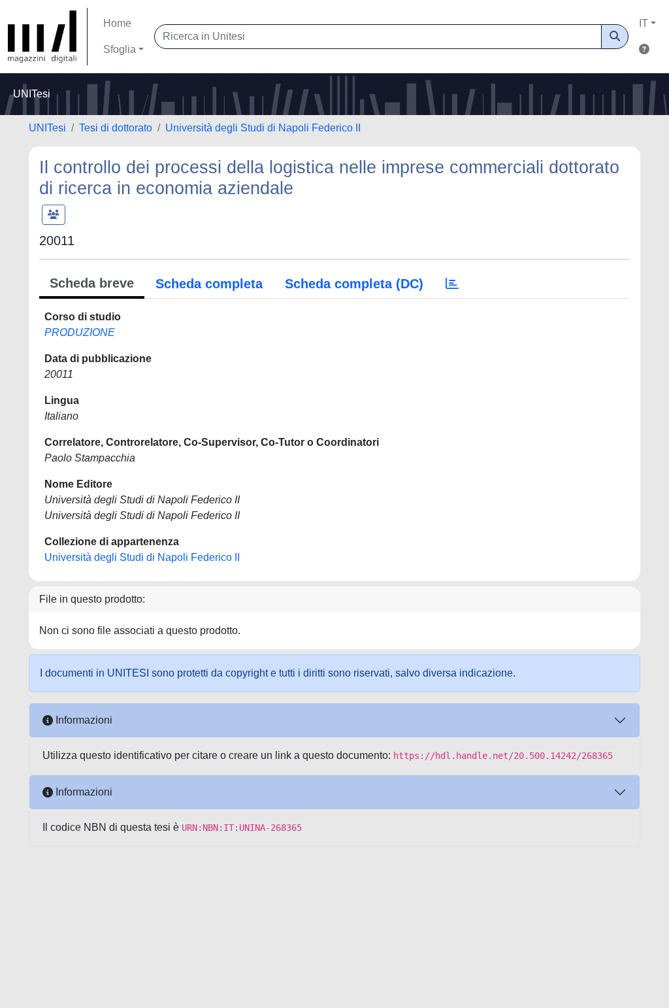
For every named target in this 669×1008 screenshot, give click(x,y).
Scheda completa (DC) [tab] (354, 284)
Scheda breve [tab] (92, 283)
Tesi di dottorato (115, 127)
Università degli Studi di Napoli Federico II (263, 127)
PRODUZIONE (79, 332)
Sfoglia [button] (119, 49)
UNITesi (47, 127)
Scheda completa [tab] (209, 284)
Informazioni (82, 720)
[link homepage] (48, 36)
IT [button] (643, 23)
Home (117, 23)
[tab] (452, 283)
